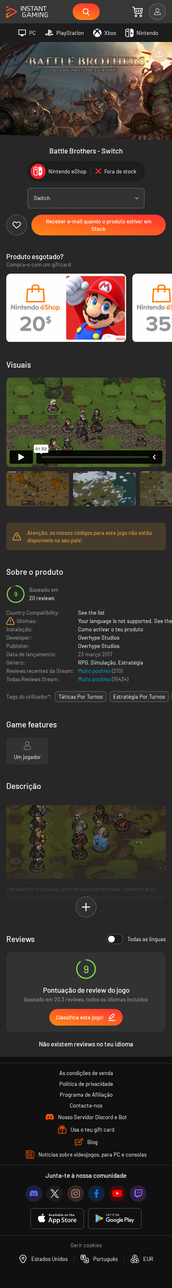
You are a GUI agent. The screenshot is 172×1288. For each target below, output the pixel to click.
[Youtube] (117, 1193)
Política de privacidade (86, 1083)
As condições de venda (86, 1073)
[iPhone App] (57, 1218)
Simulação (103, 662)
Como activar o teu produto (110, 629)
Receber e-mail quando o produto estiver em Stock (99, 225)
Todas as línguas (146, 939)
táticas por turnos (80, 696)
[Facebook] (96, 1193)
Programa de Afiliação (86, 1094)
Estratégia (130, 662)
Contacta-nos (86, 1105)
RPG (83, 662)
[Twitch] (138, 1193)
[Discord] (33, 1193)
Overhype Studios (98, 637)
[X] (54, 1193)
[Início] (27, 12)
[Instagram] (75, 1193)
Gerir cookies (86, 1245)
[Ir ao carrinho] (137, 11)
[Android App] (115, 1218)
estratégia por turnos (139, 696)
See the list (91, 612)
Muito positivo (95, 670)
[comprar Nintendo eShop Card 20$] (66, 308)
